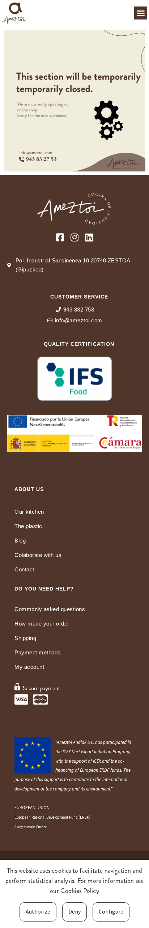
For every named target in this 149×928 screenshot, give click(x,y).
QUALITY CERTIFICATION (79, 344)
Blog (20, 540)
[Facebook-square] (60, 237)
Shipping (25, 638)
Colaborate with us (37, 555)
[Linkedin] (89, 237)
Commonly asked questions (49, 609)
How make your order (41, 623)
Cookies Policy (79, 891)
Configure (111, 911)
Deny (74, 911)
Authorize (38, 911)
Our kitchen (29, 512)
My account (29, 667)
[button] (140, 12)
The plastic (28, 526)
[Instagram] (74, 237)
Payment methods (37, 652)
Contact (24, 569)
